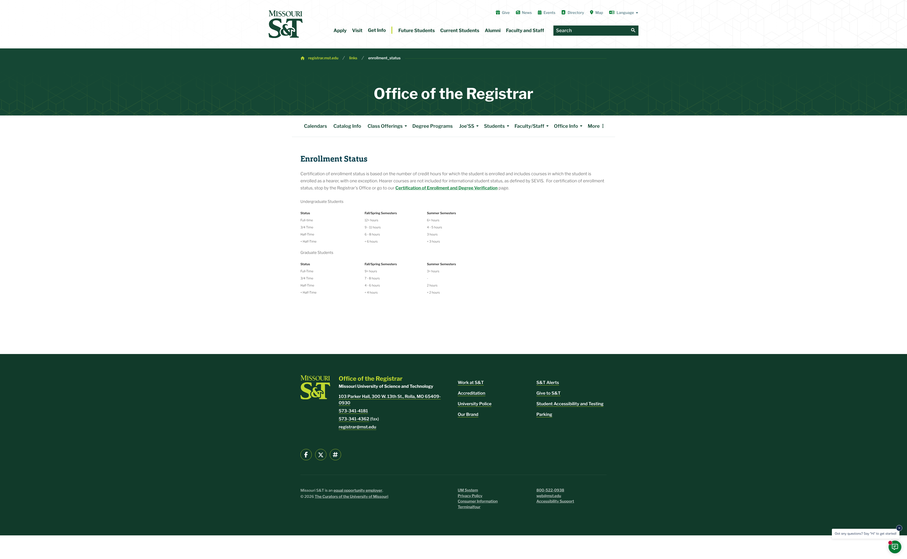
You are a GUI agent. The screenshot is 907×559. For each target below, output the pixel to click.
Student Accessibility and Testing (569, 403)
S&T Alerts (547, 382)
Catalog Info (347, 126)
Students (494, 126)
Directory (576, 12)
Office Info (566, 126)
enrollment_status (384, 58)
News (527, 12)
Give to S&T (548, 393)
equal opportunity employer (358, 490)
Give (506, 12)
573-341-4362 (354, 419)
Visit (357, 30)
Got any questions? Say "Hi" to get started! (866, 534)
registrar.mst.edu (323, 58)
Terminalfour (469, 507)
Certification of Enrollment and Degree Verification (446, 188)
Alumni (493, 30)
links (353, 58)
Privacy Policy (470, 496)
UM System (468, 490)
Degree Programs (432, 126)
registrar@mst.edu (357, 427)
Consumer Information (478, 501)
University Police (475, 403)
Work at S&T (471, 382)
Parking (544, 414)
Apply (340, 30)
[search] (633, 31)
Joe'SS (466, 126)
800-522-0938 (550, 490)
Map (599, 12)
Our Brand (468, 414)
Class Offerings (385, 126)
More (594, 126)
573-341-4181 (353, 411)
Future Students (416, 30)
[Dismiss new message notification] (899, 528)
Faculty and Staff (525, 30)
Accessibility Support (555, 501)
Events (549, 12)
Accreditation (471, 393)
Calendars (315, 126)
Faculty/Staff (529, 126)
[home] (286, 24)
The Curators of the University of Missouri (352, 496)
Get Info (377, 30)
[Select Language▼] (623, 13)
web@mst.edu (548, 496)
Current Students (459, 30)
